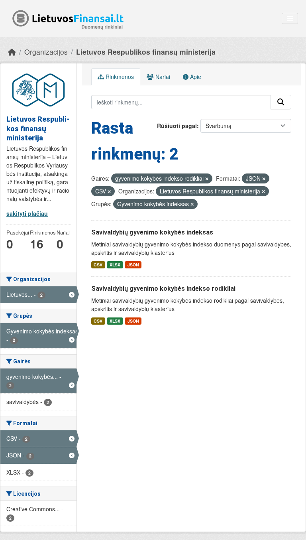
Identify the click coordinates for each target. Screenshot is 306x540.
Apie (194, 77)
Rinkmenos (119, 77)
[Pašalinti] (206, 178)
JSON (133, 265)
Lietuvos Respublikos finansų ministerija (146, 52)
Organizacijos (46, 52)
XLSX (115, 265)
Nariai (162, 77)
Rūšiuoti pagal (177, 126)
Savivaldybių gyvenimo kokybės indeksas (152, 232)
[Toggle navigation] (290, 18)
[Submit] (281, 102)
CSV (98, 265)
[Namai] (12, 52)
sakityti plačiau (27, 213)
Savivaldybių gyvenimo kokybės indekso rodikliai (163, 288)
